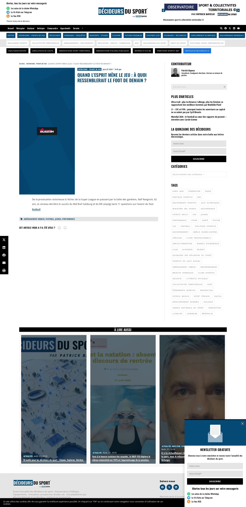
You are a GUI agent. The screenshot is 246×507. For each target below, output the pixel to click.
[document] (123, 253)
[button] (242, 423)
